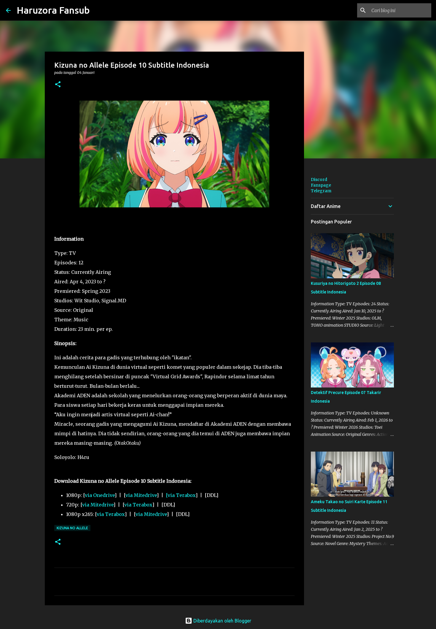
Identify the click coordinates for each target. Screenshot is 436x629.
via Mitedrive (141, 495)
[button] (57, 85)
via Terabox (138, 505)
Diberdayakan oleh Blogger (221, 620)
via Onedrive (99, 495)
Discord (319, 179)
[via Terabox (180, 495)
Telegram (321, 190)
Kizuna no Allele (72, 528)
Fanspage (321, 185)
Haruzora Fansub (53, 10)
